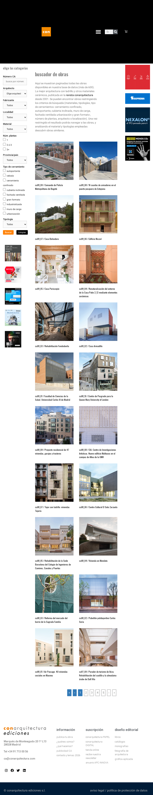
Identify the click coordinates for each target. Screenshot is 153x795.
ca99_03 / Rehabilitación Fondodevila (52, 346)
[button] (98, 32)
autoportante (13, 171)
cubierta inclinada (16, 190)
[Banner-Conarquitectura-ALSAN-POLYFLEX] (137, 103)
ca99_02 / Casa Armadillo (90, 346)
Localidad (8, 112)
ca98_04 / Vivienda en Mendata (93, 560)
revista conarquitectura (79, 95)
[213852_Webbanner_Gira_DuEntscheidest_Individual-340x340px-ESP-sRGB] (13, 346)
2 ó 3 (9, 145)
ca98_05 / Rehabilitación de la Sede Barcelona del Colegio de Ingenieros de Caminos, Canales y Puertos (53, 564)
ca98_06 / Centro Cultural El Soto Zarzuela (98, 507)
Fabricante (8, 100)
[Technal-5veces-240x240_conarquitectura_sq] (137, 159)
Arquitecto (8, 88)
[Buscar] (115, 32)
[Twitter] (18, 770)
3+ (8, 149)
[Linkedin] (24, 770)
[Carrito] (126, 32)
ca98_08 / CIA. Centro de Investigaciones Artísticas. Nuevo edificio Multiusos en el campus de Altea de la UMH (97, 453)
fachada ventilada (16, 195)
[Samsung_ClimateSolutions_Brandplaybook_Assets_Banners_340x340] (13, 303)
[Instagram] (6, 770)
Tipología (8, 219)
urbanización (13, 214)
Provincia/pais (10, 155)
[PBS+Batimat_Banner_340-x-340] (13, 282)
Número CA (9, 76)
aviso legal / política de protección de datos (118, 790)
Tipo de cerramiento (13, 167)
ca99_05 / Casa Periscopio (47, 288)
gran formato (13, 199)
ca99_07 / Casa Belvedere (47, 238)
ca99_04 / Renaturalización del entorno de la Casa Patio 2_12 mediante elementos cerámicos (98, 292)
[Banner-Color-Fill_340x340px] (13, 260)
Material (7, 124)
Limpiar (22, 232)
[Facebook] (12, 770)
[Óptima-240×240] (137, 88)
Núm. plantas (10, 135)
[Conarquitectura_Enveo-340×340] (13, 325)
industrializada (14, 204)
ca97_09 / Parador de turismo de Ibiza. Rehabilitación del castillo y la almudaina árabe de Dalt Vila (97, 675)
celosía (10, 175)
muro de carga (14, 209)
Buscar (8, 232)
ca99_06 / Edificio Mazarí (90, 238)
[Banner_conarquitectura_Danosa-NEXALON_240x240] (137, 131)
